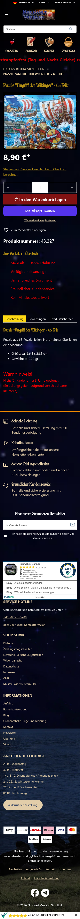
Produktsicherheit (62, 319)
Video (6, 744)
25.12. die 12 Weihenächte (20, 787)
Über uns (9, 738)
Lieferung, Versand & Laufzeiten (23, 655)
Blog (6, 715)
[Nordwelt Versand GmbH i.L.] (38, 15)
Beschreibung (15, 319)
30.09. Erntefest (13, 770)
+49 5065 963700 (15, 617)
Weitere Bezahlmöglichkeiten (40, 220)
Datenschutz (11, 666)
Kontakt (8, 727)
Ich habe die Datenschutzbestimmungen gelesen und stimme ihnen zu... (43, 536)
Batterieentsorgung (15, 709)
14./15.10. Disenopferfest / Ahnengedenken (30, 775)
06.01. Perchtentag (15, 793)
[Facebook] (35, 893)
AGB (6, 678)
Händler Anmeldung (46, 878)
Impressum (10, 672)
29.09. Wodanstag (14, 764)
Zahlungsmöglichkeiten (17, 649)
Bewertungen (37, 319)
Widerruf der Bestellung (23, 805)
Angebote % (33, 869)
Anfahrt (8, 703)
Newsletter (10, 732)
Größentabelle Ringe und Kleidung (24, 721)
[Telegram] (45, 893)
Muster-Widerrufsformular (19, 684)
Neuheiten (15, 869)
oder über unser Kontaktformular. (24, 625)
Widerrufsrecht (12, 660)
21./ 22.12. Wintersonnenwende (23, 781)
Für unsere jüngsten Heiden (23, 69)
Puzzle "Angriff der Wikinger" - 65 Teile (33, 74)
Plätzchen (9, 643)
